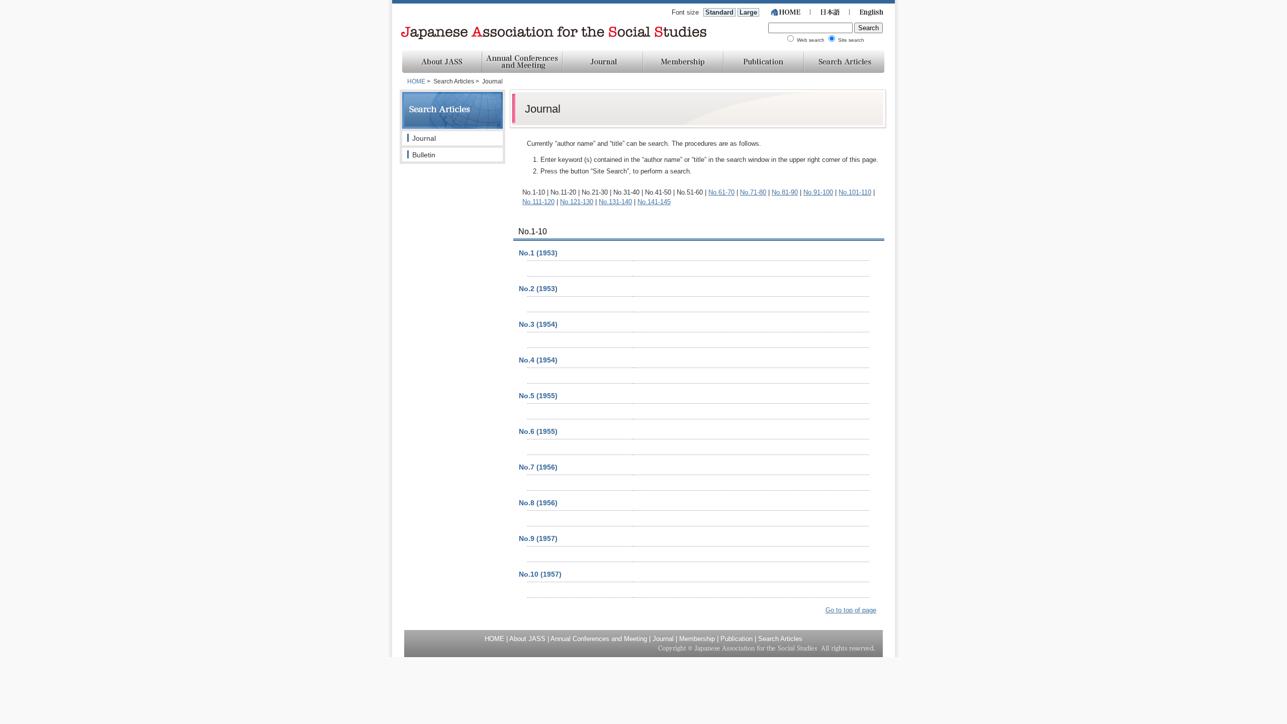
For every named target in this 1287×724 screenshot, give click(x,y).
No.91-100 (818, 192)
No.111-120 (538, 202)
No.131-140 (615, 202)
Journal (424, 138)
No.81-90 (785, 192)
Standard (719, 12)
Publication (736, 639)
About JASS (527, 639)
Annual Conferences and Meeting (598, 639)
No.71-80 (753, 192)
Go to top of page (850, 610)
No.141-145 (654, 202)
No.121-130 (576, 202)
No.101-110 (855, 192)
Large (748, 12)
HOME (416, 81)
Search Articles (780, 639)
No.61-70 (721, 192)
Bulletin (423, 155)
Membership (697, 639)
